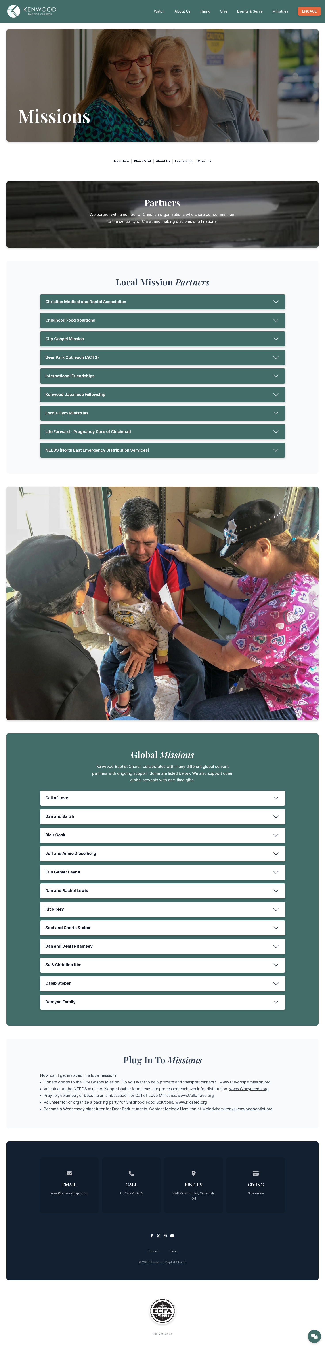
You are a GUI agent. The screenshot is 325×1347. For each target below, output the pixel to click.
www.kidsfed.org (191, 1102)
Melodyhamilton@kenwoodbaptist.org (237, 1109)
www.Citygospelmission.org (245, 1082)
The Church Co (162, 1333)
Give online (256, 1193)
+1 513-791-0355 (131, 1193)
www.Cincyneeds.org (249, 1088)
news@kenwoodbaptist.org (69, 1193)
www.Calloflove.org (195, 1095)
